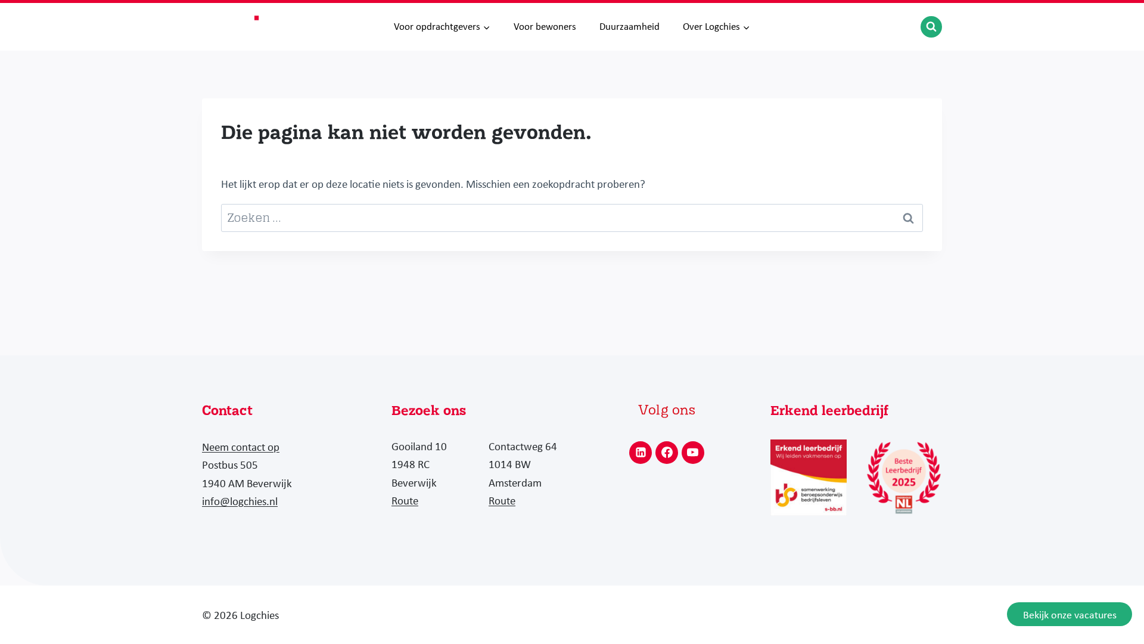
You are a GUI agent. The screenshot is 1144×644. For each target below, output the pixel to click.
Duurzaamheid (629, 26)
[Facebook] (666, 452)
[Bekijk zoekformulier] (931, 27)
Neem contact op (240, 446)
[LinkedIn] (640, 452)
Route (404, 500)
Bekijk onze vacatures (1070, 615)
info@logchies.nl (240, 501)
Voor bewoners (545, 26)
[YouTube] (693, 452)
